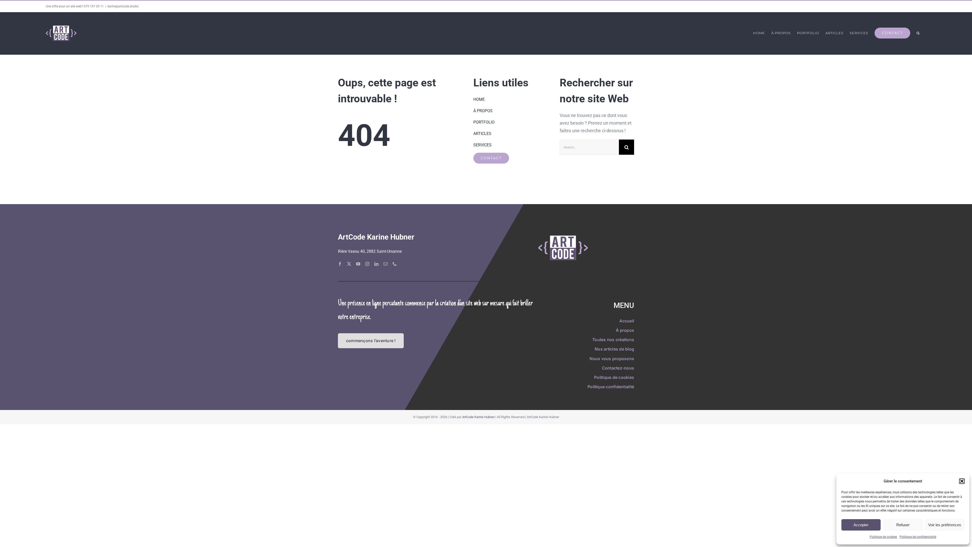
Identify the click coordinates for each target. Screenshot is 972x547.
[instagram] (367, 264)
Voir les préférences (944, 525)
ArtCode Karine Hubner (478, 417)
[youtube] (358, 264)
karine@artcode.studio (123, 6)
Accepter (861, 525)
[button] (961, 481)
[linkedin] (376, 264)
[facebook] (340, 264)
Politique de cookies (883, 537)
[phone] (395, 264)
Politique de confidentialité (918, 537)
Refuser (902, 525)
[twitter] (349, 264)
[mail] (385, 264)
